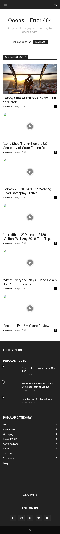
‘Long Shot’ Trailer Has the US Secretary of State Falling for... (25, 146)
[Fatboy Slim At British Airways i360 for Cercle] (30, 79)
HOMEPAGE (40, 42)
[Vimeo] (39, 518)
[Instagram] (21, 518)
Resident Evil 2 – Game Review (26, 326)
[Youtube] (47, 518)
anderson (7, 106)
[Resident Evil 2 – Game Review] (30, 308)
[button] (5, 4)
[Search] (55, 4)
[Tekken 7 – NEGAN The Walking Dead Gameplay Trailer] (30, 172)
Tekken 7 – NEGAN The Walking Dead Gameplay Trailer (27, 191)
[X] (30, 518)
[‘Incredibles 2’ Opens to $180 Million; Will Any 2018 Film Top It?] (30, 217)
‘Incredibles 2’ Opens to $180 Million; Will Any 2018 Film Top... (27, 237)
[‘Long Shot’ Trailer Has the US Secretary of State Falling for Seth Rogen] (30, 126)
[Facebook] (13, 518)
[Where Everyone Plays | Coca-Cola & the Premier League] (30, 263)
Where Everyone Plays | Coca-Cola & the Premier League (30, 282)
